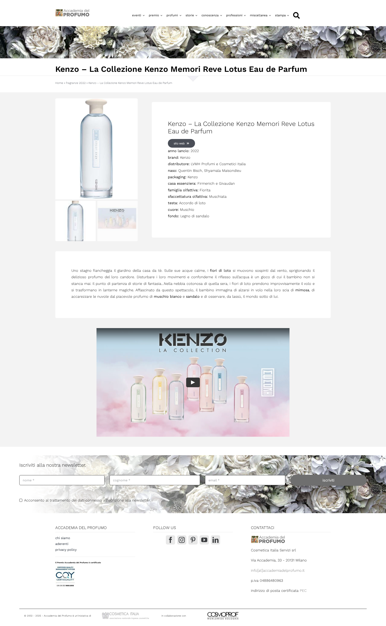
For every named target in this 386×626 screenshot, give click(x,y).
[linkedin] (215, 540)
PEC (303, 590)
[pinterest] (193, 540)
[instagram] (181, 540)
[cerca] (296, 15)
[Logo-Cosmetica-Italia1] (126, 613)
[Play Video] (193, 382)
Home (59, 82)
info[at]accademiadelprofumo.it (278, 570)
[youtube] (204, 540)
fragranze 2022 (76, 82)
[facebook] (170, 540)
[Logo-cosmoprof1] (236, 612)
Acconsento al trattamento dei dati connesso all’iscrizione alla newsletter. (87, 500)
